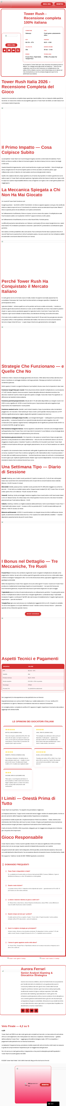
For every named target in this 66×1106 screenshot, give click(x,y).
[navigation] (53, 1104)
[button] (3, 959)
